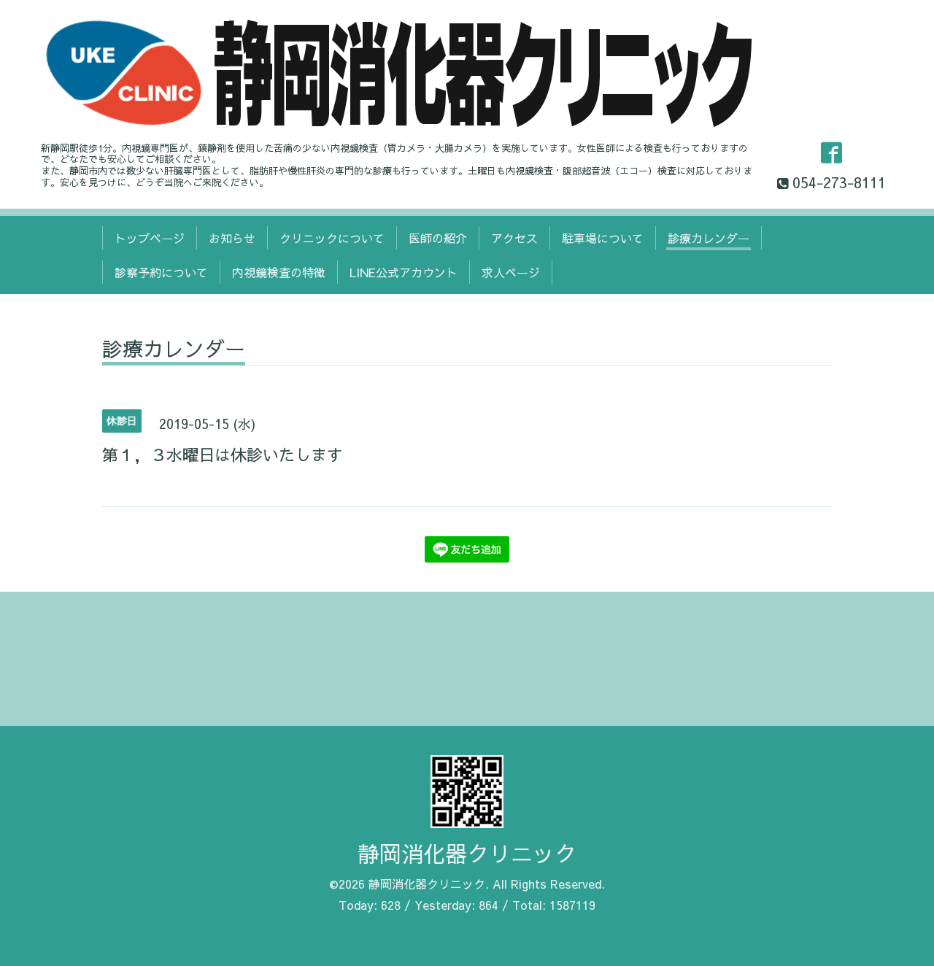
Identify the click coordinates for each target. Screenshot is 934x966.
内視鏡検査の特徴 (278, 272)
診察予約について (161, 272)
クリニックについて (332, 238)
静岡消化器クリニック (467, 853)
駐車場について (603, 238)
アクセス (514, 238)
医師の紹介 (438, 238)
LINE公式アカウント (404, 272)
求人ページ (511, 272)
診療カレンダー (708, 238)
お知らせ (232, 238)
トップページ (150, 238)
